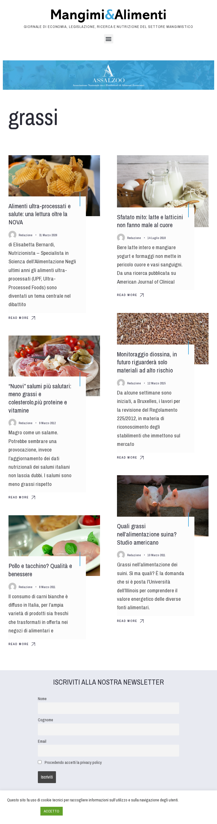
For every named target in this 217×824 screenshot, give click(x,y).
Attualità (86, 345)
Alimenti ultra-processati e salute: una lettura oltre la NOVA (39, 214)
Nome (42, 698)
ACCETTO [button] (51, 811)
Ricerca (87, 164)
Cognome (45, 719)
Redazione (25, 235)
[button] (108, 38)
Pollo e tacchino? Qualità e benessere (40, 570)
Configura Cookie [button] (22, 811)
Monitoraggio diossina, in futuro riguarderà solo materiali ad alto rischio (147, 362)
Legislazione (191, 322)
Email (42, 741)
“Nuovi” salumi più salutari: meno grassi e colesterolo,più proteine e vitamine (39, 398)
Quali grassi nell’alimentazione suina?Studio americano (147, 534)
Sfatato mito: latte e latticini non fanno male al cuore (150, 221)
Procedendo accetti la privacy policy (73, 762)
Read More (18, 318)
